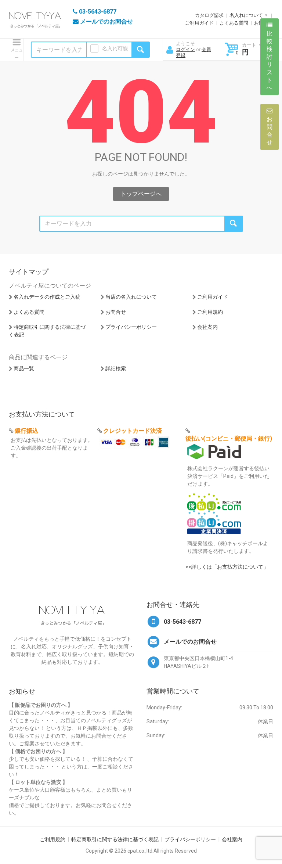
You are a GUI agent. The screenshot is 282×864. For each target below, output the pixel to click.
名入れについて (246, 15)
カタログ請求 (209, 15)
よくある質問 (234, 23)
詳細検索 (115, 368)
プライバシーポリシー (131, 327)
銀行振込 (26, 430)
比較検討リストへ (269, 60)
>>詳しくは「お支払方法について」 (226, 567)
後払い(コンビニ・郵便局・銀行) (228, 438)
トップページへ (141, 193)
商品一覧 (24, 368)
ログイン (185, 49)
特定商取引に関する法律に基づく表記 (115, 839)
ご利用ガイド (199, 23)
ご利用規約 (210, 312)
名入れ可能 (115, 48)
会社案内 (207, 327)
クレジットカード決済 (132, 430)
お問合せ (115, 312)
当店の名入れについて (131, 297)
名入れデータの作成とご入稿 (47, 297)
